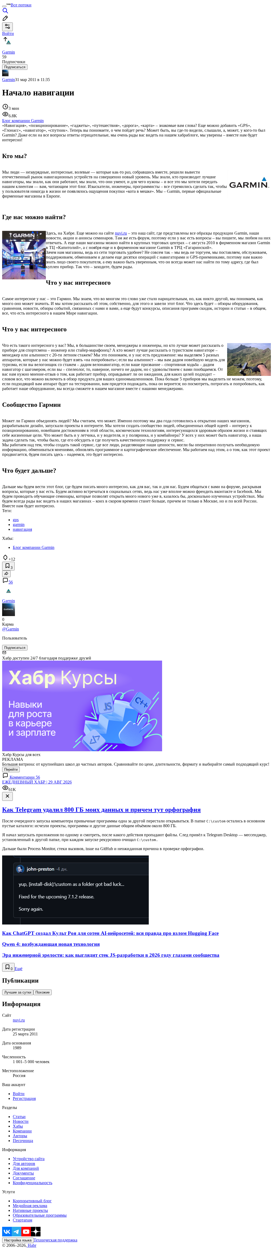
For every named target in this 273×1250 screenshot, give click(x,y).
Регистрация (24, 1098)
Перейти (11, 769)
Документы (23, 1173)
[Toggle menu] (4, 6)
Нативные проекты (30, 1210)
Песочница (23, 1140)
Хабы (18, 1126)
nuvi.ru (121, 233)
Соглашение (24, 1178)
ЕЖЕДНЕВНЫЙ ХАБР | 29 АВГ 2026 (37, 782)
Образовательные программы (40, 1215)
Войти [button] (8, 33)
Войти (19, 1093)
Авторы (20, 1136)
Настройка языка (17, 1240)
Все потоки (21, 5)
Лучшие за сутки (17, 992)
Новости (21, 1121)
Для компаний (26, 1168)
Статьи (19, 1116)
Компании (22, 1131)
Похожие (42, 992)
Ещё (18, 968)
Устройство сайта (29, 1158)
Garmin (8, 79)
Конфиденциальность (32, 1182)
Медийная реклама (30, 1205)
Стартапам (22, 1220)
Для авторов (24, 1163)
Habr (31, 1245)
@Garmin (10, 629)
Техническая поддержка (55, 1240)
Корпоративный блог (32, 1201)
